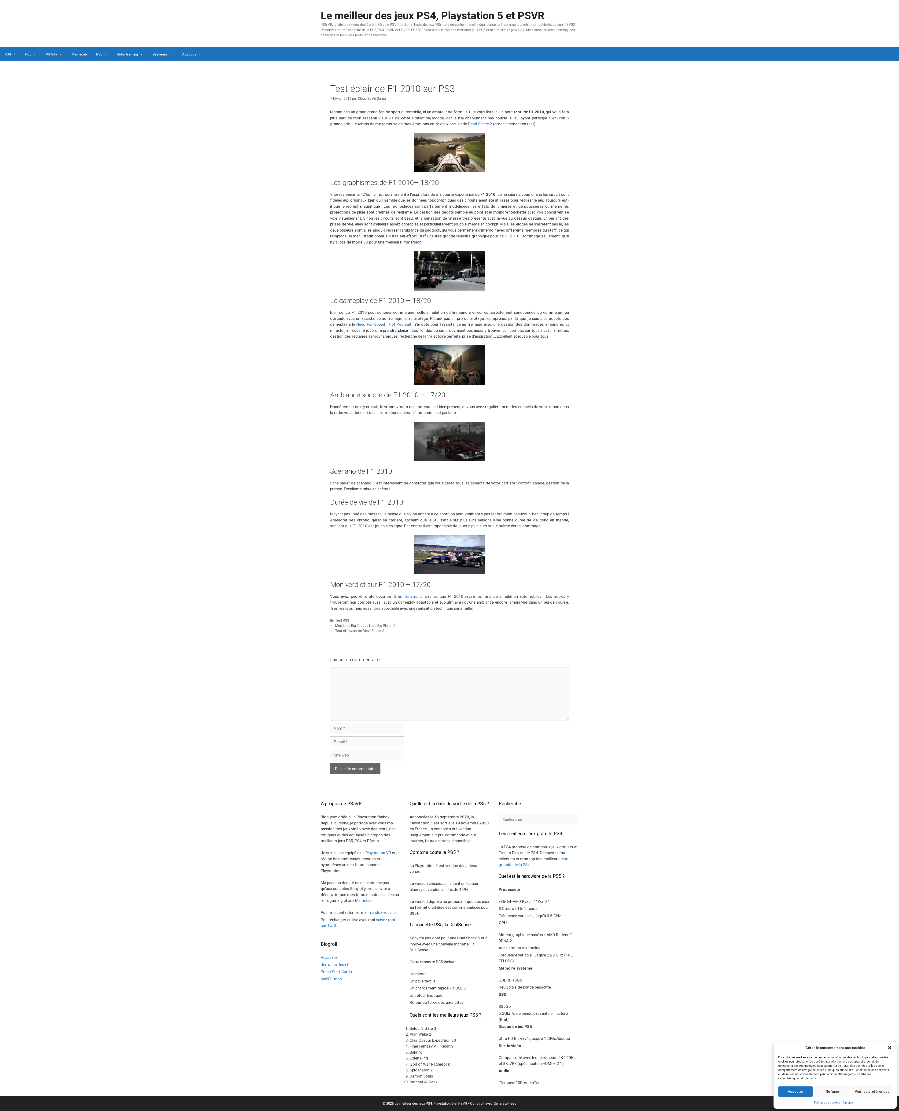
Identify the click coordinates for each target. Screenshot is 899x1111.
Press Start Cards (336, 971)
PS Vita (51, 54)
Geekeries (160, 54)
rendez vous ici (383, 912)
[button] (889, 1047)
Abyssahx (329, 957)
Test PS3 (342, 621)
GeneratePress (505, 1103)
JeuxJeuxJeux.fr (335, 964)
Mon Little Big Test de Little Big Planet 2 (365, 626)
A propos (848, 1102)
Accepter (795, 1091)
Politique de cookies (827, 1102)
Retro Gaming (127, 54)
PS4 (8, 54)
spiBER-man (331, 979)
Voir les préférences (872, 1091)
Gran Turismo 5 (408, 596)
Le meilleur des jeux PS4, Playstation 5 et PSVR (433, 15)
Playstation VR (378, 852)
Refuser (832, 1091)
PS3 (99, 54)
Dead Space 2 (480, 124)
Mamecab (79, 54)
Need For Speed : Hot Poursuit (383, 324)
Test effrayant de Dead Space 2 (359, 631)
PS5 (28, 54)
